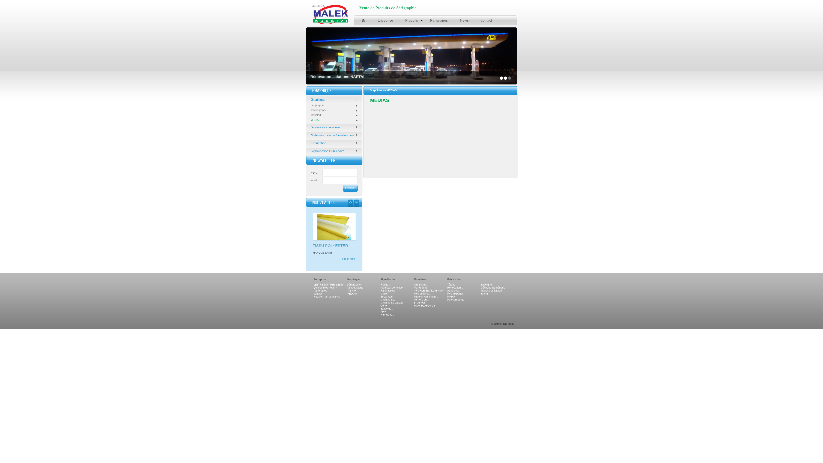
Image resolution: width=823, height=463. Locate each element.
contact (486, 20)
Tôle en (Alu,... (422, 293)
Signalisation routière (325, 127)
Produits (411, 20)
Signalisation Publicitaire (327, 151)
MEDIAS (315, 120)
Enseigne (486, 284)
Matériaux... (421, 279)
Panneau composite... (331, 246)
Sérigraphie (317, 105)
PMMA (451, 296)
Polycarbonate (455, 299)
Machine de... (388, 299)
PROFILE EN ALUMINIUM (429, 290)
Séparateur (386, 296)
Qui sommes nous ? (325, 287)
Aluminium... (421, 284)
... (482, 279)
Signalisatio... (388, 279)
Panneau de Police (391, 287)
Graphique (318, 99)
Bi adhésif (419, 302)
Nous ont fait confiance (327, 296)
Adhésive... (453, 290)
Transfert (316, 115)
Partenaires (439, 20)
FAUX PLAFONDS (424, 305)
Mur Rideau (421, 287)
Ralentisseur (387, 290)
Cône (383, 305)
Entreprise (385, 20)
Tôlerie (451, 284)
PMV (383, 311)
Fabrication (318, 143)
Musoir (384, 293)
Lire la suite (349, 261)
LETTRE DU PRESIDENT (328, 284)
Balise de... (386, 308)
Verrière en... (421, 299)
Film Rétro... (387, 314)
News (464, 20)
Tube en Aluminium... (426, 296)
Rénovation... (455, 287)
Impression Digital (491, 290)
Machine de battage (392, 302)
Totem (484, 293)
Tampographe (319, 110)
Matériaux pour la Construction (332, 135)
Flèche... (385, 284)
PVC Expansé (455, 293)
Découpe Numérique (493, 287)
